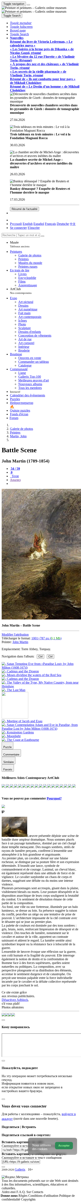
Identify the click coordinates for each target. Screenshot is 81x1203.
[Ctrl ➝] (22, 721)
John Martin (20, 642)
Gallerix (20, 1169)
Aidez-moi (9, 1192)
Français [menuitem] (50, 224)
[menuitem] (73, 224)
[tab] (15, 468)
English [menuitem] (28, 224)
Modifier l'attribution (15, 634)
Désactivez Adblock (15, 1000)
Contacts (37, 1192)
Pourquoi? (54, 798)
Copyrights (28, 1199)
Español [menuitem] (38, 224)
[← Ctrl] (13, 690)
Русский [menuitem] (16, 224)
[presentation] (44, 484)
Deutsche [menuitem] (63, 224)
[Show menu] (28, 4)
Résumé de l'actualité (24, 209)
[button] (21, 23)
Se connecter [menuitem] (18, 227)
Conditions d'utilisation (43, 1195)
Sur (29, 1192)
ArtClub (21, 290)
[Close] (42, 236)
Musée (19, 244)
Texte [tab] (15, 476)
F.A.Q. (21, 1192)
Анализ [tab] (15, 480)
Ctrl (40, 656)
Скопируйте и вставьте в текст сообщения (31, 1157)
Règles (23, 1195)
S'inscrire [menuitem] (34, 227)
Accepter (64, 1145)
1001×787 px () (46, 638)
